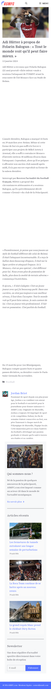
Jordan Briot (19, 393)
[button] (26, 3)
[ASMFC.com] (7, 3)
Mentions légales (25, 685)
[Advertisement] (25, 112)
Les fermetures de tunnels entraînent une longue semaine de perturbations (23, 546)
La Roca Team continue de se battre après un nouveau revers (25, 587)
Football (10, 382)
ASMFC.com (12, 685)
